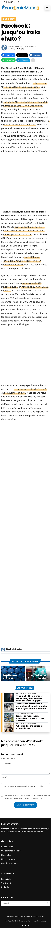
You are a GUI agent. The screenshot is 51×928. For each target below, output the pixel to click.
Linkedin (5, 887)
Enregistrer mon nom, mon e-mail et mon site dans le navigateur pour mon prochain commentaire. (27, 796)
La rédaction (7, 847)
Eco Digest (8, 19)
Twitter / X (6, 883)
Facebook (6, 879)
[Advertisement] (25, 181)
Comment (6, 763)
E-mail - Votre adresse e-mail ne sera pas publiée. (22, 786)
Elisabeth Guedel (13, 649)
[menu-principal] (47, 7)
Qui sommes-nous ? (11, 851)
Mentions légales (9, 863)
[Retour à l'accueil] (20, 7)
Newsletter (6, 855)
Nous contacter (8, 859)
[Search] (47, 903)
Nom (4, 777)
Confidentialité (10, 921)
